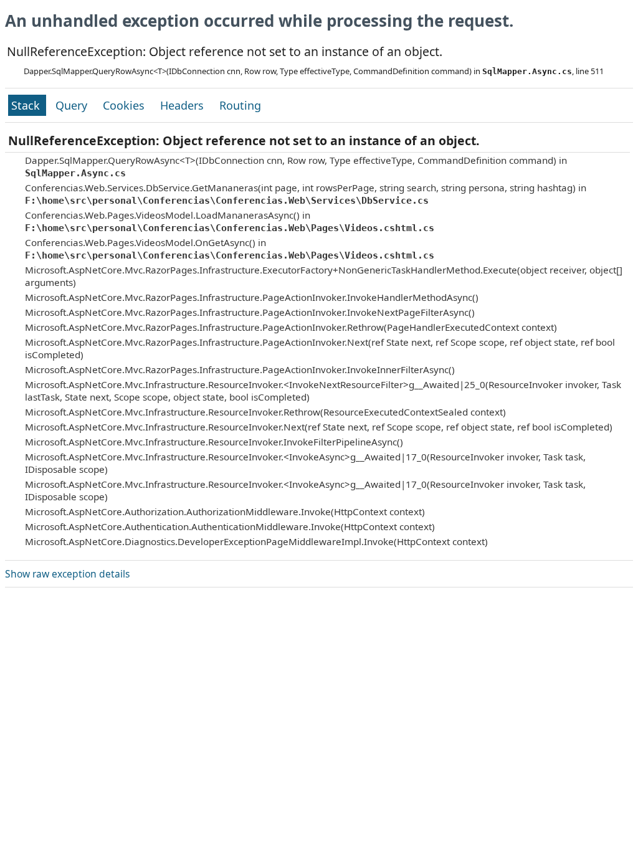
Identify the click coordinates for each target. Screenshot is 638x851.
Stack (27, 105)
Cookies (125, 105)
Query (72, 105)
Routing (240, 105)
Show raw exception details (67, 574)
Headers (183, 105)
